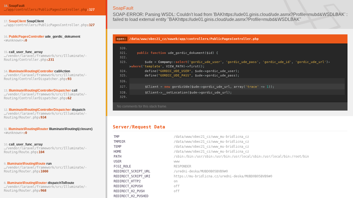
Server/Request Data (139, 127)
